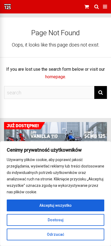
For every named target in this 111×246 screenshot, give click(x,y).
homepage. (55, 76)
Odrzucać (55, 234)
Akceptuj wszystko (55, 205)
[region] (55, 193)
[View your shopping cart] (87, 6)
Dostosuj (56, 220)
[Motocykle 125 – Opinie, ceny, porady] (7, 8)
